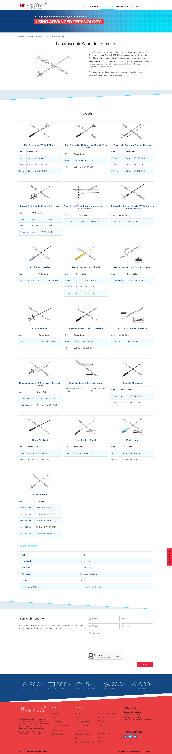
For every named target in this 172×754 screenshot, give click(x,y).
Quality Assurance (60, 726)
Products (31, 36)
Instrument (80, 730)
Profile (94, 6)
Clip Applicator (82, 722)
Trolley (101, 725)
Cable (78, 738)
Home (21, 36)
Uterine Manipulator (84, 734)
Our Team (56, 722)
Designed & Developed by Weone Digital (133, 752)
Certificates (57, 734)
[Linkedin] (135, 736)
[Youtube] (140, 736)
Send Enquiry (169, 557)
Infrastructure (58, 730)
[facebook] (125, 736)
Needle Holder (82, 726)
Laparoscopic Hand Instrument (107, 715)
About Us (56, 714)
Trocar (101, 721)
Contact (136, 6)
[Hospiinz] (33, 5)
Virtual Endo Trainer (85, 742)
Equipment (80, 714)
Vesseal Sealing (105, 729)
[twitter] (130, 736)
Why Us (55, 718)
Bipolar (78, 718)
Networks (122, 6)
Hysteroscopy (105, 733)
